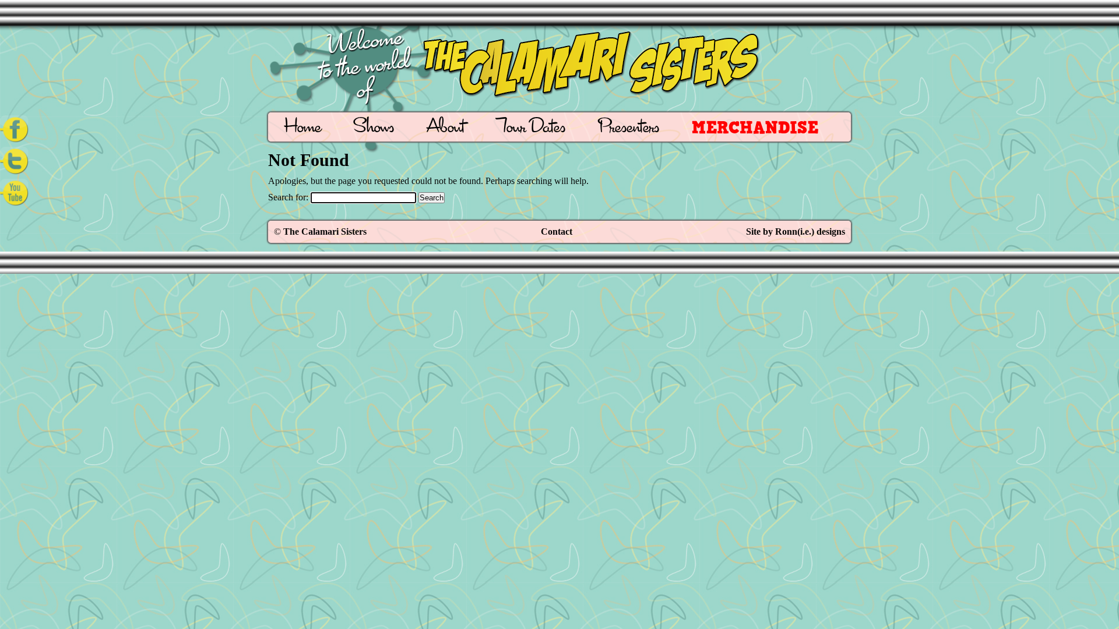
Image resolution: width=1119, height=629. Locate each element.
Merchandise (755, 127)
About (446, 128)
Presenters (628, 128)
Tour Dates (531, 128)
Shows (374, 128)
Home (302, 128)
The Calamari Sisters (325, 231)
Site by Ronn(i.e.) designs (795, 231)
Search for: (288, 197)
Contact (556, 231)
